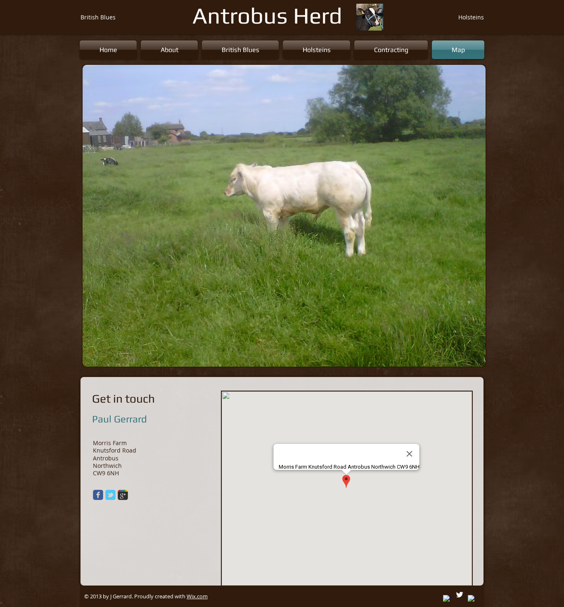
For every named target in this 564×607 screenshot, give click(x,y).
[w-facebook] (472, 599)
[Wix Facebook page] (98, 495)
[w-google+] (447, 599)
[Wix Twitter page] (110, 495)
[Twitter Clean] (459, 594)
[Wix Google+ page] (123, 495)
